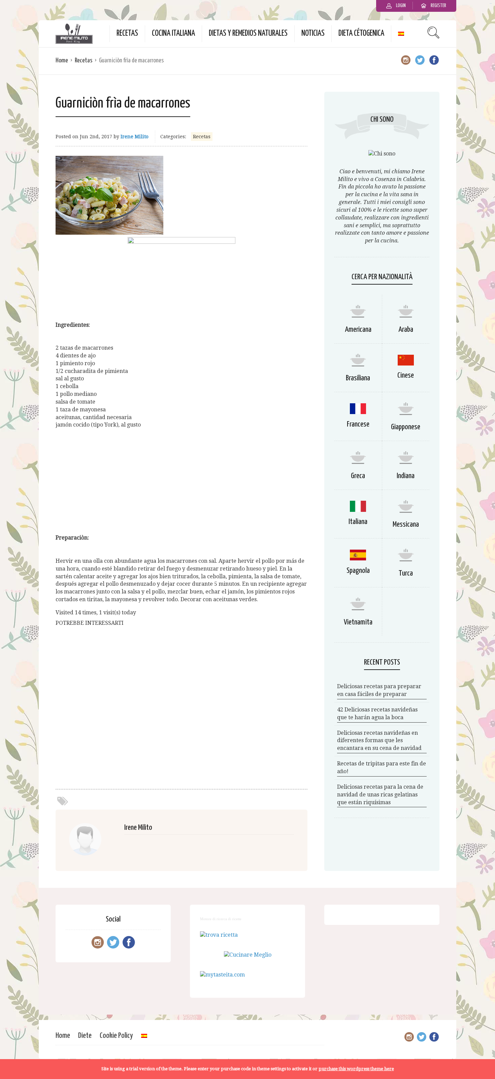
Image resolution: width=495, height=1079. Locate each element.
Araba (405, 329)
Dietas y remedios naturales (248, 33)
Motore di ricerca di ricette (220, 919)
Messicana (406, 524)
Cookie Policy (116, 1036)
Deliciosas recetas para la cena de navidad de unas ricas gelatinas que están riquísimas (380, 795)
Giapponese (405, 427)
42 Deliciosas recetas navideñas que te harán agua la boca (377, 713)
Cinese (405, 375)
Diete (85, 1036)
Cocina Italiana (173, 33)
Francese (358, 424)
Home (62, 60)
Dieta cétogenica (361, 33)
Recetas (127, 33)
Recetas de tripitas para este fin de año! (381, 767)
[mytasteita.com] (222, 974)
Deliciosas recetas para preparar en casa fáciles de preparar (379, 690)
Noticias (313, 33)
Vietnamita (358, 622)
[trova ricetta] (219, 935)
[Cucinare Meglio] (247, 955)
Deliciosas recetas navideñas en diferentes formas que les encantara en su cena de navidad (379, 741)
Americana (358, 329)
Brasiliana (358, 378)
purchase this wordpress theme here (356, 1068)
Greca (358, 476)
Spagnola (358, 571)
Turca (406, 573)
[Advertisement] (181, 481)
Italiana (358, 522)
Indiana (406, 476)
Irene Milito (134, 136)
